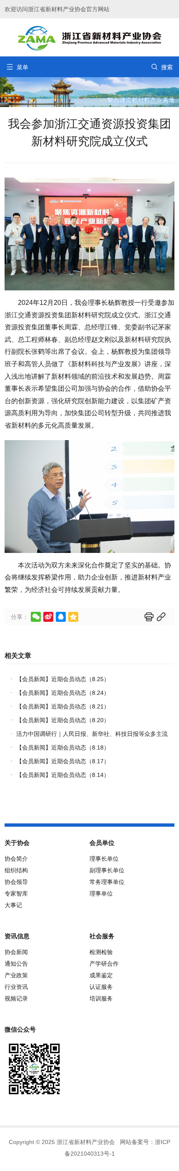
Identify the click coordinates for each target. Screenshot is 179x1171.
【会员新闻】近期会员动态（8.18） (62, 747)
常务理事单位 (107, 882)
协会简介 (16, 858)
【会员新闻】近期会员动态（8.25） (62, 679)
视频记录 (16, 998)
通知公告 (16, 963)
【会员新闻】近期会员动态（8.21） (62, 706)
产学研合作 (104, 963)
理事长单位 (104, 858)
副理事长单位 (107, 870)
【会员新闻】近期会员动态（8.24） (62, 692)
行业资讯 (16, 987)
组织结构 (16, 870)
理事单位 (101, 893)
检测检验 (101, 952)
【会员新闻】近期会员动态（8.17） (62, 761)
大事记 (13, 905)
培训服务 (101, 998)
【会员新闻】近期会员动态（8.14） (62, 775)
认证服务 (101, 987)
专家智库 (16, 893)
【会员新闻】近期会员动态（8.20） (62, 720)
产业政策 (16, 975)
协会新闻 (16, 952)
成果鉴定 (101, 975)
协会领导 (16, 882)
